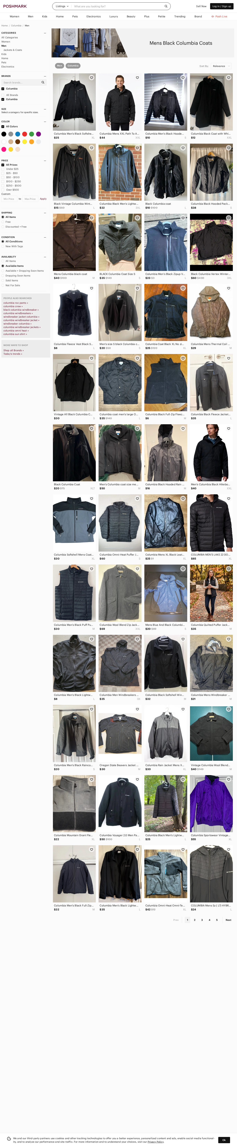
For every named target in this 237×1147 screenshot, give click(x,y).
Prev (176, 920)
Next (228, 920)
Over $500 (12, 189)
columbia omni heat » (16, 330)
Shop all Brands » (13, 350)
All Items (11, 217)
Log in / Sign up (222, 6)
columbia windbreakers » (18, 313)
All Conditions (14, 241)
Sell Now (201, 6)
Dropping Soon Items (18, 275)
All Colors (12, 126)
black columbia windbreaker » (21, 309)
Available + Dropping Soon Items (25, 270)
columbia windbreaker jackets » (22, 327)
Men (27, 25)
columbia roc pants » (15, 302)
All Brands (12, 95)
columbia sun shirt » (15, 334)
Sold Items (12, 280)
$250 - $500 (13, 185)
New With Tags (14, 246)
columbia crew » (13, 306)
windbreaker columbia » (17, 323)
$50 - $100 (13, 177)
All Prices (11, 164)
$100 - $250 (13, 181)
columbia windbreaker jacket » (21, 320)
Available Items (15, 265)
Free (8, 221)
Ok (224, 1140)
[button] (62, 6)
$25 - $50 (12, 173)
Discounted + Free (16, 226)
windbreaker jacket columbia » (21, 316)
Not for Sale (13, 285)
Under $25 (12, 168)
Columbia (16, 25)
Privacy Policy (155, 1141)
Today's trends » (12, 353)
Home (4, 25)
